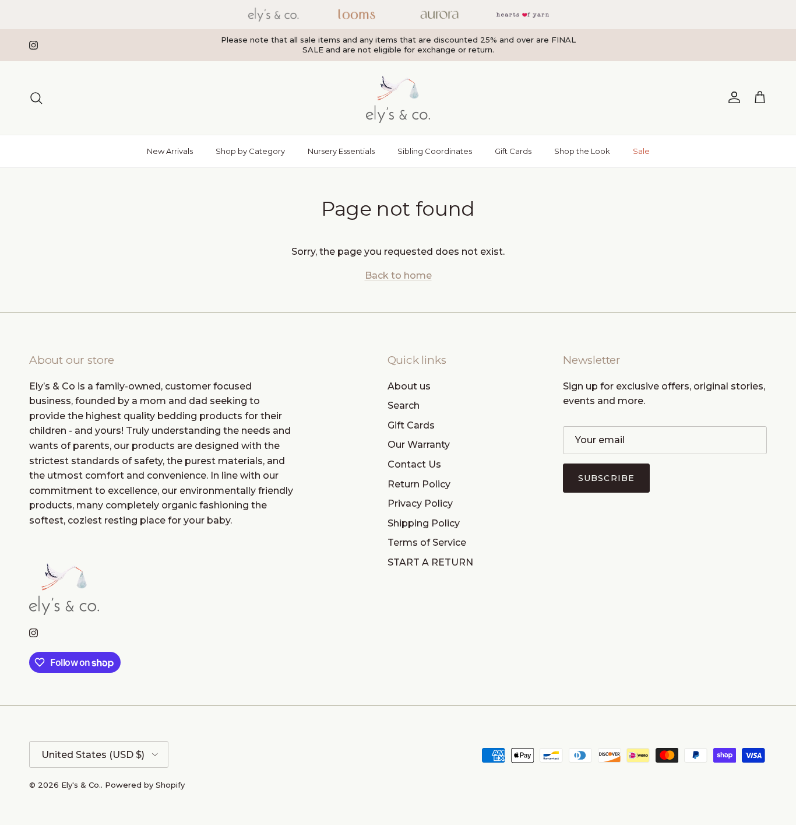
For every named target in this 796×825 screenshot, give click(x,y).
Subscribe (606, 478)
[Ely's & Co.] (398, 98)
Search (404, 405)
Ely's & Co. (81, 784)
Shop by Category (250, 151)
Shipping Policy (424, 523)
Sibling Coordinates (434, 151)
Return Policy (419, 484)
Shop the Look (582, 151)
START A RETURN (430, 562)
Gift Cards (513, 151)
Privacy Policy (420, 503)
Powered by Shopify (145, 784)
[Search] (36, 98)
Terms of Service (427, 542)
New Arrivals (170, 151)
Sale (641, 151)
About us (409, 386)
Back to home (398, 275)
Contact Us (414, 464)
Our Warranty (419, 444)
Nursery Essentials (341, 151)
